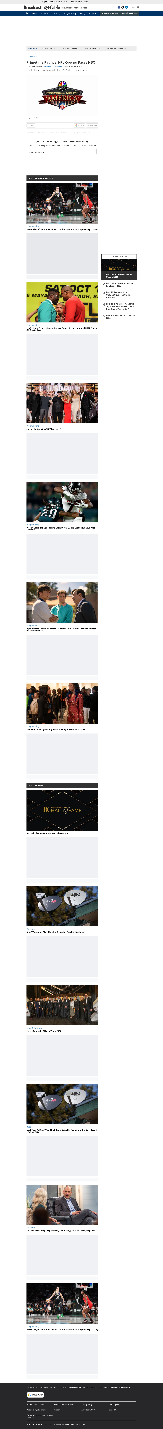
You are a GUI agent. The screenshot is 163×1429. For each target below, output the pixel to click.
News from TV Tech (92, 48)
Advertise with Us (88, 1410)
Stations (44, 13)
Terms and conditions (36, 1404)
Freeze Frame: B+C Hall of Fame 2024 (120, 316)
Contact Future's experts (64, 1404)
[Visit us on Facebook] (119, 7)
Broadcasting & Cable (52, 66)
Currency (56, 13)
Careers (57, 1410)
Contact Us (113, 1410)
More (92, 13)
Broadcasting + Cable (59, 2)
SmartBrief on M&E (70, 48)
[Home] (27, 13)
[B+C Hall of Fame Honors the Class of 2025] (119, 269)
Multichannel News (79, 2)
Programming (70, 13)
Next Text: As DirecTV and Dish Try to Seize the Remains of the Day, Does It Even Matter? (120, 306)
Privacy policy (87, 1404)
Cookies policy (114, 1404)
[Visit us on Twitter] (122, 7)
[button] (135, 7)
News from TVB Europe (116, 48)
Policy (82, 13)
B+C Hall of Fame (48, 48)
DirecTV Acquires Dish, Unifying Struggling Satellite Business (118, 295)
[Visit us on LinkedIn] (126, 7)
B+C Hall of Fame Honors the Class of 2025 (119, 275)
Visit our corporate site (120, 1387)
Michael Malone (35, 66)
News (34, 13)
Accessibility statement (36, 1410)
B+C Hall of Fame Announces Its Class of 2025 (119, 284)
